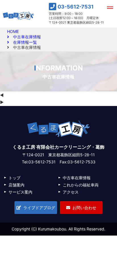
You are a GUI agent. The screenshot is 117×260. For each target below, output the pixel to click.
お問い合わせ (84, 207)
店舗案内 (16, 184)
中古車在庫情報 (25, 37)
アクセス (71, 192)
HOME (13, 31)
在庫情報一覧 (23, 42)
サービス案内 (20, 192)
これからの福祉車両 (81, 184)
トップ (14, 177)
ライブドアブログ (39, 207)
